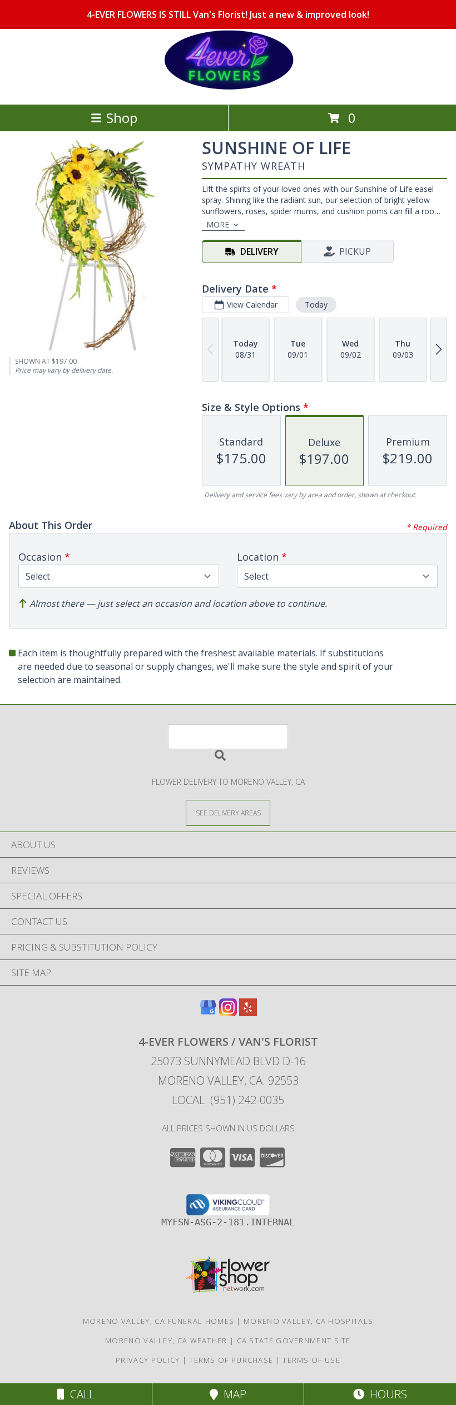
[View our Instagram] (228, 1012)
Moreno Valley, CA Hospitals (308, 1321)
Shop (121, 117)
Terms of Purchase (231, 1360)
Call (80, 1394)
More (217, 224)
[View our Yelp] (248, 1012)
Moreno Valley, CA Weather (166, 1340)
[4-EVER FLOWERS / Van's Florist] (228, 88)
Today (316, 304)
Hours (385, 1394)
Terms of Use (311, 1360)
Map (232, 1394)
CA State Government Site (294, 1340)
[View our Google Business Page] (208, 1012)
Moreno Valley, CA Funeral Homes (158, 1321)
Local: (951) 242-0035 (228, 1099)
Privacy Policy (148, 1360)
